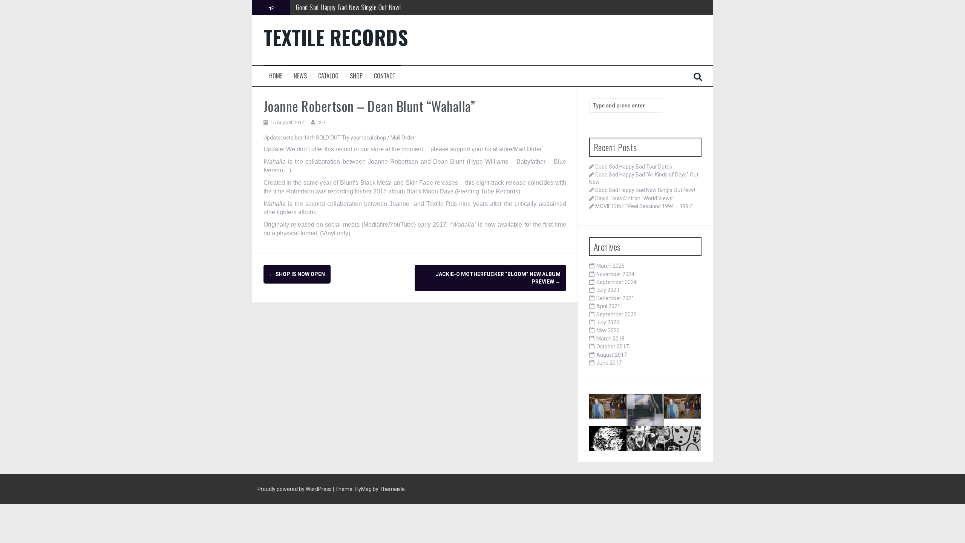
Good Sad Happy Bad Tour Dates (633, 167)
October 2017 (612, 347)
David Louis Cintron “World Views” (634, 198)
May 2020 (608, 330)
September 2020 (616, 314)
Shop (356, 76)
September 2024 (616, 282)
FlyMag (363, 489)
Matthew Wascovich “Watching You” (685, 447)
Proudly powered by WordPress (295, 489)
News (300, 76)
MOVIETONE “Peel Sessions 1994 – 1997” (644, 206)
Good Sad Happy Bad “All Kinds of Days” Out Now (647, 422)
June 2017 (609, 363)
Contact (384, 76)
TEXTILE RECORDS (335, 37)
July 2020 (607, 322)
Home (275, 76)
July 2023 (607, 290)
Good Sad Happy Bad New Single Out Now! (348, 7)
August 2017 (611, 355)
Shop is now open (297, 274)
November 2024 (615, 274)
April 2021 (608, 306)
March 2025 (610, 266)
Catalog (328, 76)
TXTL (321, 122)
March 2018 (610, 339)
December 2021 (615, 298)
